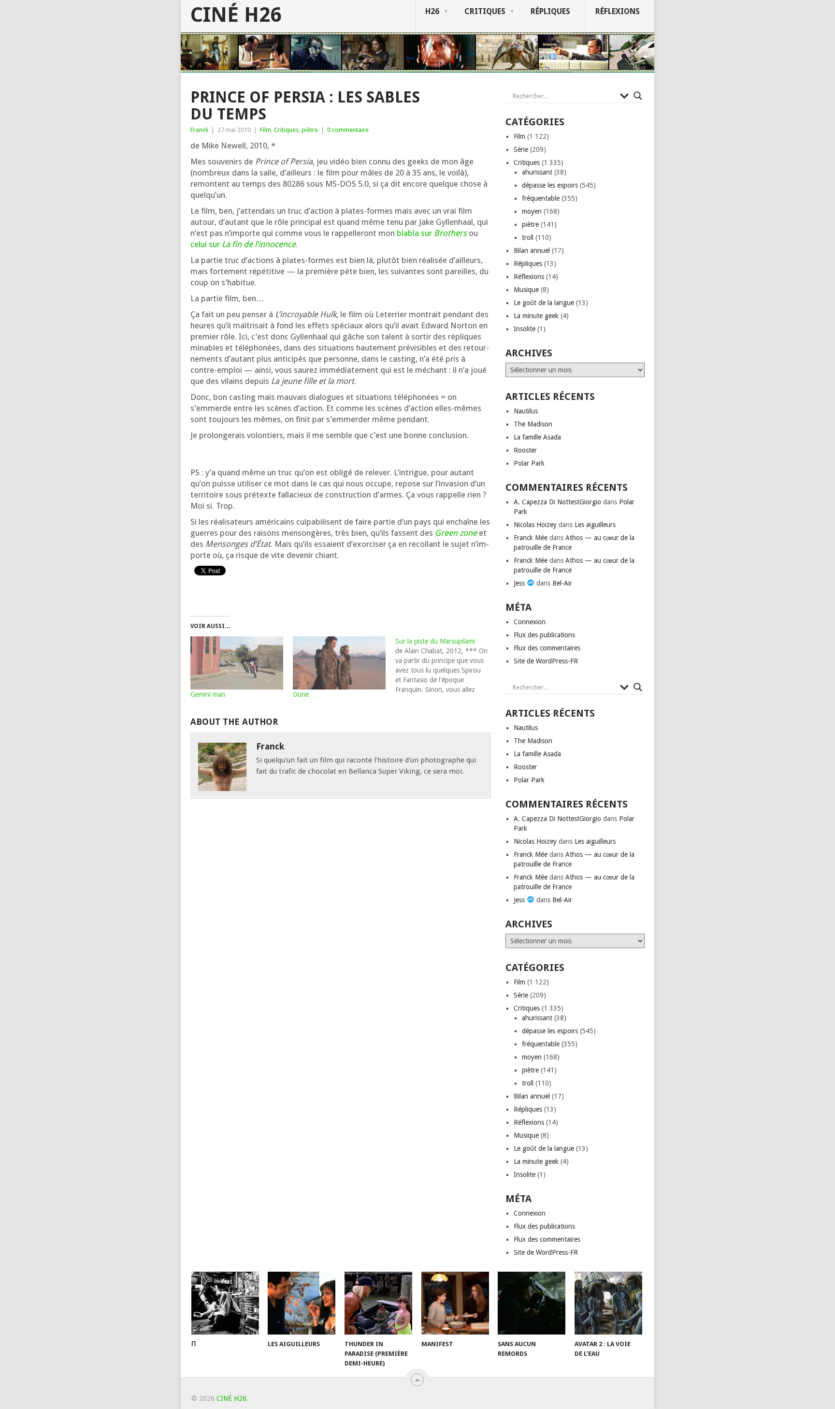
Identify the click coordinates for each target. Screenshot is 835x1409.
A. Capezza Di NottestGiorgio (557, 502)
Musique (526, 290)
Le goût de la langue (544, 303)
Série (521, 149)
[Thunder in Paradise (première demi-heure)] (378, 1303)
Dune (301, 694)
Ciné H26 (235, 15)
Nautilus (526, 411)
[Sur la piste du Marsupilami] (446, 665)
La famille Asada (537, 437)
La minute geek (536, 316)
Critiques (484, 11)
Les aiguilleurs (595, 524)
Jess (520, 583)
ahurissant (537, 172)
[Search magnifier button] (638, 96)
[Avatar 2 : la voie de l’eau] (608, 1303)
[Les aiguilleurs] (301, 1303)
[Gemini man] (236, 663)
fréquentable (541, 198)
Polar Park (529, 463)
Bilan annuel (532, 250)
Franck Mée (530, 538)
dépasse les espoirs (550, 185)
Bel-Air (562, 583)
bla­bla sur (432, 233)
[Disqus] (340, 945)
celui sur (243, 244)
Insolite (524, 329)
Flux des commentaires (547, 648)
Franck (199, 129)
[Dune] (339, 663)
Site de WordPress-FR (546, 661)
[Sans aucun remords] (531, 1303)
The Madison (533, 424)
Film (265, 129)
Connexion (530, 622)
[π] (225, 1303)
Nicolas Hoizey (535, 524)
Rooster (525, 450)
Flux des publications (544, 635)
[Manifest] (455, 1303)
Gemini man (207, 694)
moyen (532, 211)
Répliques (550, 11)
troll (527, 237)
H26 (432, 11)
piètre (310, 129)
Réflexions (617, 11)
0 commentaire (348, 129)
